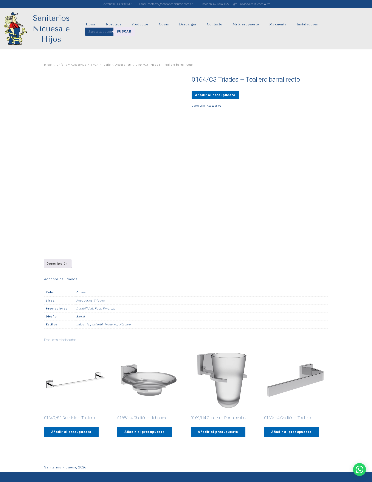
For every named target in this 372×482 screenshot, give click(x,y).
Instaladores (307, 24)
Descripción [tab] (57, 264)
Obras (164, 24)
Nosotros (113, 24)
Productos (140, 24)
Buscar (124, 31)
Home (91, 24)
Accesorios (123, 64)
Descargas (188, 24)
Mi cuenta (278, 24)
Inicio (48, 64)
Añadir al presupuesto (215, 95)
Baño (107, 64)
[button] (359, 469)
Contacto (214, 24)
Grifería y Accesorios (71, 64)
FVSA (95, 64)
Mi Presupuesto (245, 24)
